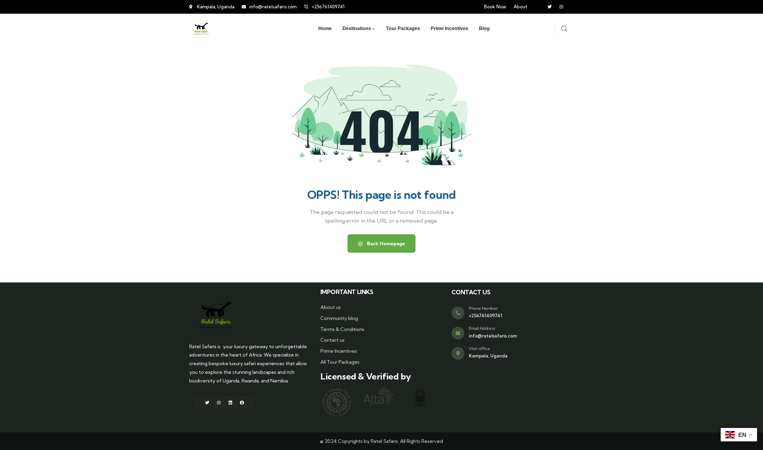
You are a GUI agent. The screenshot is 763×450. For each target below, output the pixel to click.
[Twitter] (550, 7)
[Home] (201, 28)
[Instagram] (561, 7)
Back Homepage (385, 243)
